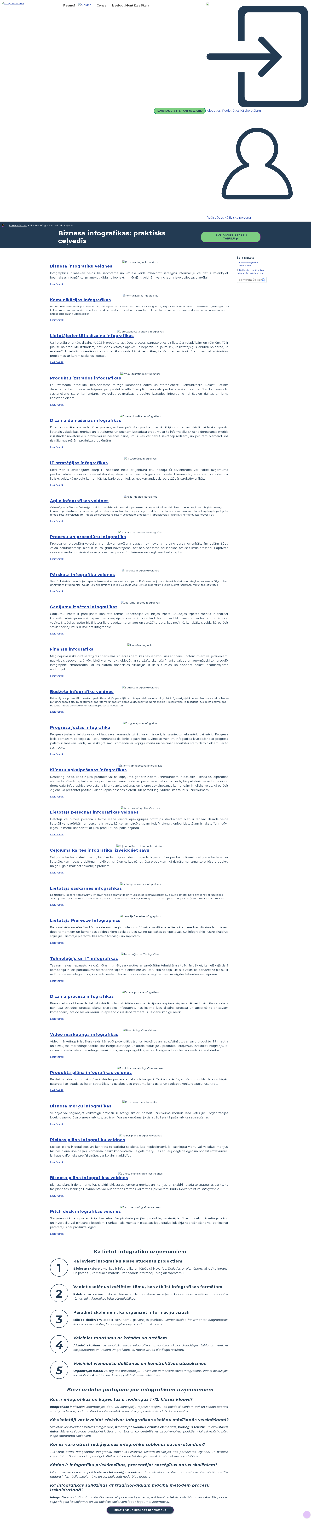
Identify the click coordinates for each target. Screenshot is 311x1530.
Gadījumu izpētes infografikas (83, 607)
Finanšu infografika (72, 649)
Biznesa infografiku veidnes (81, 266)
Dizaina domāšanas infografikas (85, 420)
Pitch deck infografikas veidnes (85, 1211)
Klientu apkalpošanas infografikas (88, 770)
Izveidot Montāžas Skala (130, 5)
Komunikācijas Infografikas (80, 299)
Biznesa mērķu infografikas (80, 1106)
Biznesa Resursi (18, 225)
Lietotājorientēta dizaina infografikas (92, 335)
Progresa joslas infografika (80, 727)
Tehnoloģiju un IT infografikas (84, 958)
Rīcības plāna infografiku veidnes (87, 1139)
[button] (85, 5)
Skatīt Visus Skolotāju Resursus (140, 1510)
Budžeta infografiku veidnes (82, 691)
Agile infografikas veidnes (79, 500)
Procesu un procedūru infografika (88, 536)
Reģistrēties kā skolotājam (241, 110)
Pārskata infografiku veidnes (82, 574)
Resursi (69, 5)
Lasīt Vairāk (56, 284)
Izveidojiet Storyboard (180, 111)
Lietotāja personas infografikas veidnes (94, 812)
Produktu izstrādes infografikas (85, 378)
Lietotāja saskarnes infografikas (86, 888)
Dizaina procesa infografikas (82, 996)
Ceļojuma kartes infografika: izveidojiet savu (100, 850)
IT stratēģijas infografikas (79, 462)
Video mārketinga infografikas (84, 1034)
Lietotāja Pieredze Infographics (85, 920)
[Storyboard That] (13, 3)
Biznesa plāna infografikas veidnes (89, 1177)
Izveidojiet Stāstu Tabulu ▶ (231, 237)
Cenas (101, 5)
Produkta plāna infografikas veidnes (91, 1072)
